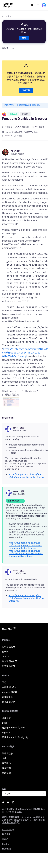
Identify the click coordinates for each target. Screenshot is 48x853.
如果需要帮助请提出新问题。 (29, 105)
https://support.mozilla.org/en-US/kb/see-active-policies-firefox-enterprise (26, 598)
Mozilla (8, 629)
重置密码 (6, 763)
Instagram (13, 802)
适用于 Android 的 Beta (13, 727)
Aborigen (15, 151)
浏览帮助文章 (8, 666)
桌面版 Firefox (9, 687)
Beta (4, 723)
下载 (4, 682)
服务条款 (6, 834)
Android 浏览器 (9, 692)
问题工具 (6, 48)
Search (32, 5)
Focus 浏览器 (8, 702)
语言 (4, 789)
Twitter (6, 656)
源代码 (5, 651)
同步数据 (6, 768)
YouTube (8, 802)
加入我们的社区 (9, 661)
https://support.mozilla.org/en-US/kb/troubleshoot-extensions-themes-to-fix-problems (26, 554)
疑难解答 (19, 132)
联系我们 (6, 849)
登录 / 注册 (7, 753)
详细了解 (26, 90)
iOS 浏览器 (7, 697)
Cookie (5, 844)
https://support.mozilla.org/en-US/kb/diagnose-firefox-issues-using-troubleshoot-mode (25, 545)
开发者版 (6, 718)
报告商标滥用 (8, 647)
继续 (24, 38)
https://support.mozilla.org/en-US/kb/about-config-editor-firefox (26, 475)
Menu (38, 5)
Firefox (8, 16)
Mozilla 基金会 (13, 811)
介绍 (4, 758)
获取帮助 (6, 773)
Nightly (6, 732)
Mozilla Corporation (21, 809)
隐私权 (5, 839)
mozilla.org (8, 829)
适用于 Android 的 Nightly (15, 737)
